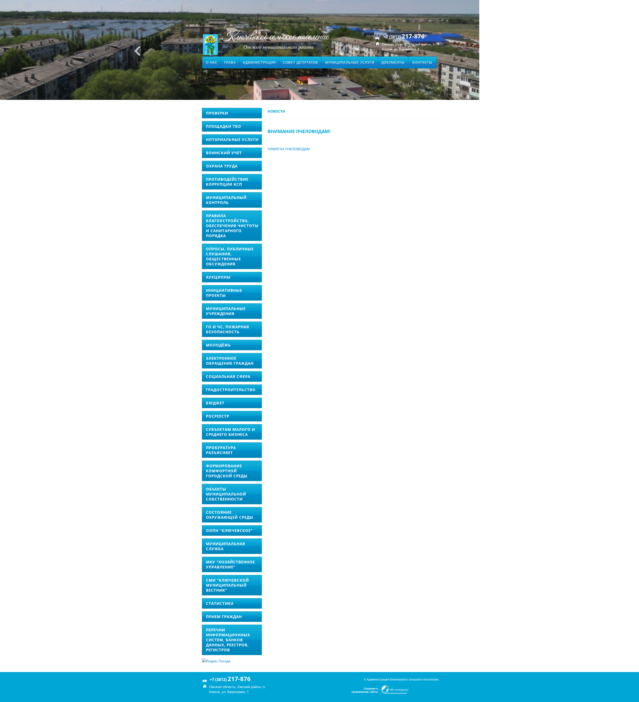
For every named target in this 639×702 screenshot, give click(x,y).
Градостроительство (231, 389)
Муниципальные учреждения (226, 311)
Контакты (422, 62)
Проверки (217, 113)
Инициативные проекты (224, 293)
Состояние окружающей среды (229, 515)
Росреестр (217, 416)
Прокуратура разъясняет (221, 450)
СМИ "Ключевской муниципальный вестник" (227, 585)
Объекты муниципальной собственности (226, 494)
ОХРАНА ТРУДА (222, 166)
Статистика (220, 603)
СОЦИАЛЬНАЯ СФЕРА (228, 376)
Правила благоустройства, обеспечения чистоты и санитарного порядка (232, 225)
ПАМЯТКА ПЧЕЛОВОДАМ (289, 148)
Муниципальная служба (225, 546)
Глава (230, 62)
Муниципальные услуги (349, 62)
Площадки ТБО (223, 126)
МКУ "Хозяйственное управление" (230, 564)
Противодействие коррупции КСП (227, 182)
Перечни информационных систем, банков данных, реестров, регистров (228, 639)
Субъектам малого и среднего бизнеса (230, 432)
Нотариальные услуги (232, 139)
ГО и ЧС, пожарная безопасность (227, 329)
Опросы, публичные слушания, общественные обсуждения (230, 256)
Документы (393, 62)
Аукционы (218, 277)
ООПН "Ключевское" (229, 530)
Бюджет (215, 402)
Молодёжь (218, 345)
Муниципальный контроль (226, 200)
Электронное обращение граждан (230, 361)
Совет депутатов (300, 62)
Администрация (259, 62)
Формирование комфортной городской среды (227, 470)
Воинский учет (224, 152)
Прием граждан (224, 616)
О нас (211, 62)
